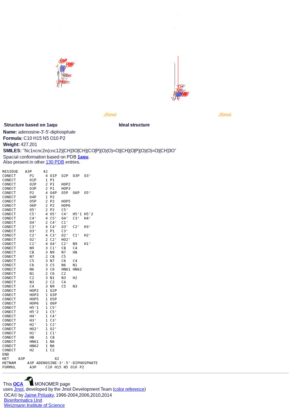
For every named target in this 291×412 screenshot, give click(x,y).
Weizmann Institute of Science (34, 405)
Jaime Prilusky (39, 395)
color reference (129, 389)
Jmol (19, 389)
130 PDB (55, 162)
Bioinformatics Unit (23, 400)
